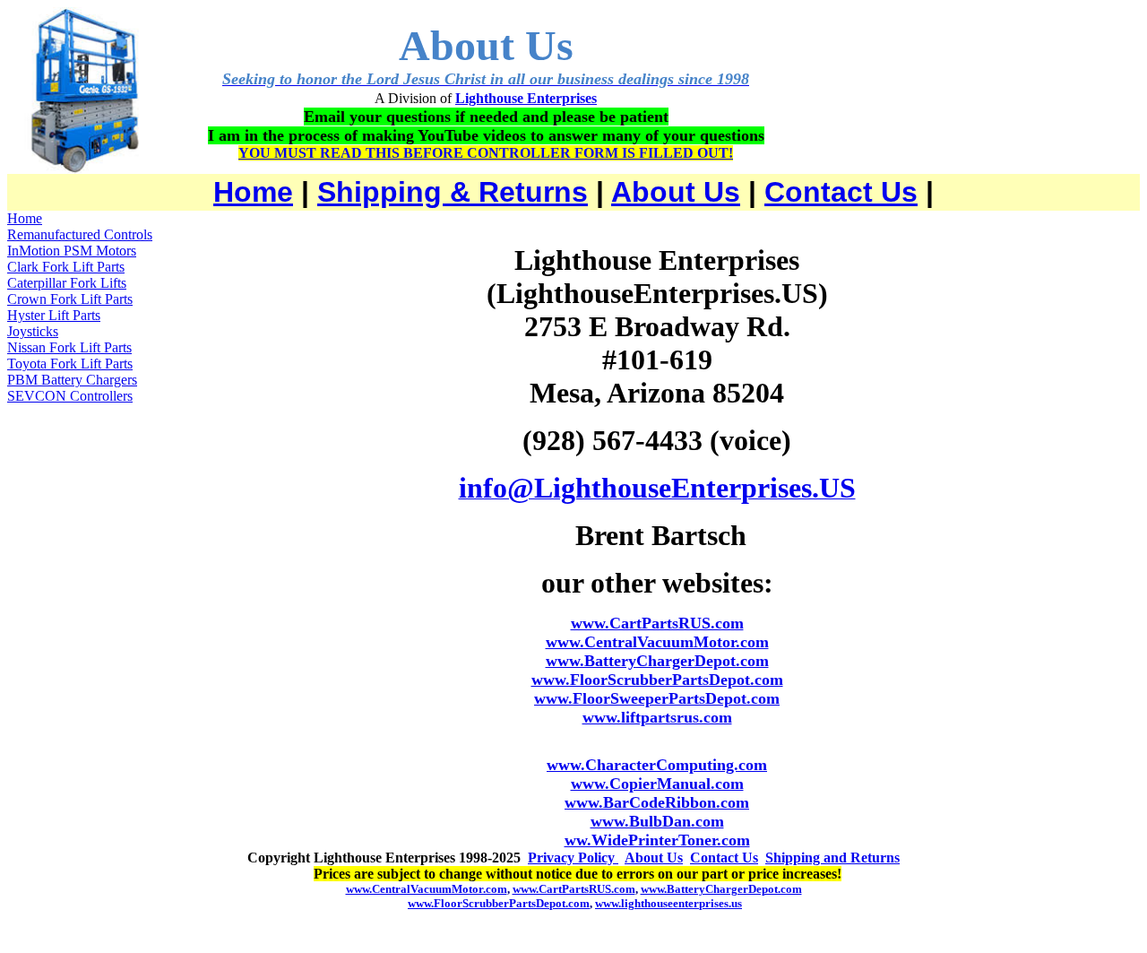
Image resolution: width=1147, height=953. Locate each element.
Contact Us (841, 192)
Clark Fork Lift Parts (66, 266)
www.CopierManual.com (657, 784)
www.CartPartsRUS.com (657, 623)
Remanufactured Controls (79, 234)
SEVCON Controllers (70, 395)
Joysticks (32, 331)
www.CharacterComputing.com (657, 765)
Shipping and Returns (832, 857)
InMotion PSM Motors (71, 250)
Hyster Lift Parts (53, 315)
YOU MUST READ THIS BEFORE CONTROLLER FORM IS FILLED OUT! (485, 152)
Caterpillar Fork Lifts (66, 282)
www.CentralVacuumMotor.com (657, 642)
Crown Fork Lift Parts (70, 299)
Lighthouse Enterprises (526, 98)
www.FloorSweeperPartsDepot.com (657, 698)
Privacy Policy (573, 857)
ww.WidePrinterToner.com (657, 840)
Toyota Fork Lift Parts (70, 363)
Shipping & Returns (452, 192)
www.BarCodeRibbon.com (657, 802)
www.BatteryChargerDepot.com (657, 661)
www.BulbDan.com (657, 821)
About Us (675, 192)
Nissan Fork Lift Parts (69, 347)
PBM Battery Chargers (72, 379)
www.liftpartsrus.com (657, 717)
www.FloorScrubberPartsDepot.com (657, 680)
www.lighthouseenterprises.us (668, 903)
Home (253, 192)
